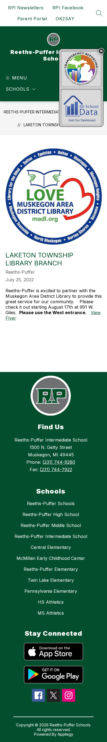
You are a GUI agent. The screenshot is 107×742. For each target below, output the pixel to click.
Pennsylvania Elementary (50, 591)
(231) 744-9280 (59, 462)
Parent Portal (32, 18)
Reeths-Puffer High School (50, 514)
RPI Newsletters (26, 7)
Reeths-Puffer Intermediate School (42, 112)
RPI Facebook (68, 7)
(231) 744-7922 (56, 469)
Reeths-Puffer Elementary (51, 569)
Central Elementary (51, 547)
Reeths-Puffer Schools (51, 503)
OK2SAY (65, 18)
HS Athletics (51, 602)
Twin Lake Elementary (51, 580)
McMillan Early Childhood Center (50, 558)
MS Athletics (51, 613)
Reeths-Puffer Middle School (51, 525)
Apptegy (65, 734)
